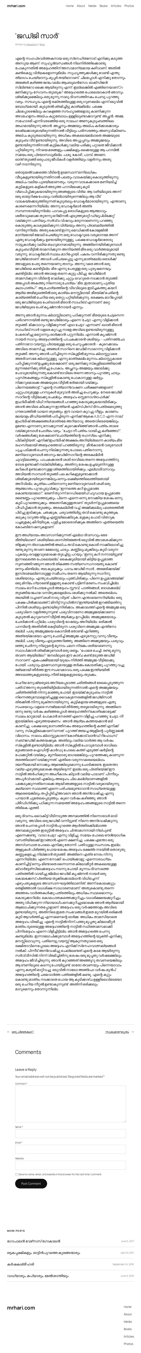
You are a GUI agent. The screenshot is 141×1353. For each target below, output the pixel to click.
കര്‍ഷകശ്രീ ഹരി (20, 1264)
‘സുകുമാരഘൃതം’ (117, 1032)
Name (19, 1126)
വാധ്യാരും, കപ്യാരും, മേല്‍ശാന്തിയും (37, 1276)
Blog (42, 44)
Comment (21, 1083)
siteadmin (31, 44)
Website (19, 1158)
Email (18, 1142)
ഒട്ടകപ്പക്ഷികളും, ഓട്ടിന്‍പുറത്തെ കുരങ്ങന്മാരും (43, 1252)
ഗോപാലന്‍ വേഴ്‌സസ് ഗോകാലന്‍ (33, 1241)
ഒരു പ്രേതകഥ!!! (23, 1032)
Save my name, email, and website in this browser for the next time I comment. (60, 1174)
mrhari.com (16, 5)
